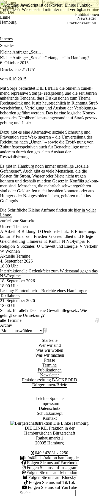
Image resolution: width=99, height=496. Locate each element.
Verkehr (91, 246)
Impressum (49, 403)
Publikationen (50, 370)
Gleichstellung (12, 241)
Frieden (40, 236)
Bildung (28, 231)
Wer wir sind (49, 345)
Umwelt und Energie (59, 246)
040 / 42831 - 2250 (51, 452)
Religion (7, 246)
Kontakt (50, 418)
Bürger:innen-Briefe (49, 384)
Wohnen (12, 251)
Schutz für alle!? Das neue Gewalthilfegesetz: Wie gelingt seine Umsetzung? (43, 313)
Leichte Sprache (49, 398)
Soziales (7, 45)
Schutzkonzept (49, 413)
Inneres (6, 38)
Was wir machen (49, 355)
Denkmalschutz (55, 231)
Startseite (49, 340)
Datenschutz (49, 408)
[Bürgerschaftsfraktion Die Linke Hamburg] (1, 32)
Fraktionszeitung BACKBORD (49, 379)
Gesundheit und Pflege (73, 236)
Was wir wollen (49, 350)
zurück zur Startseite (17, 220)
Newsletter (86, 18)
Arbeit (9, 231)
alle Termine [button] (10, 320)
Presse (49, 360)
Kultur (54, 241)
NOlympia (75, 241)
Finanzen (24, 236)
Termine (49, 365)
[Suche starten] (78, 493)
